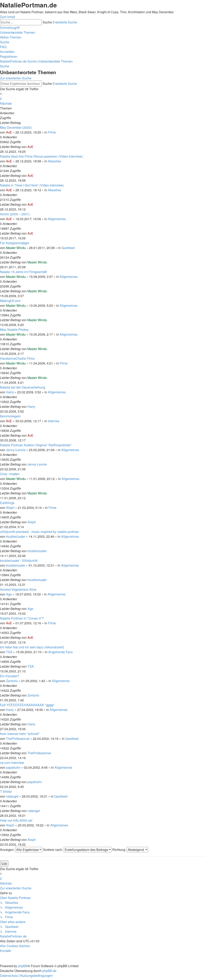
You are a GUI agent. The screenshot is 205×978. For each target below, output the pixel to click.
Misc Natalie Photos (14, 329)
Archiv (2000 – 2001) (15, 214)
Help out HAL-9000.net (16, 820)
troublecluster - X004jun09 (18, 560)
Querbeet (68, 247)
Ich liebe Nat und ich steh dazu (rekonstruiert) (32, 647)
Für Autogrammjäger (14, 243)
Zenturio (12, 680)
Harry (10, 392)
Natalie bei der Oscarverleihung (22, 387)
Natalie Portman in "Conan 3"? (22, 618)
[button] (6, 103)
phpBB (23, 966)
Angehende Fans (60, 652)
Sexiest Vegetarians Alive (18, 589)
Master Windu (16, 247)
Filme (52, 132)
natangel (12, 796)
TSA (9, 652)
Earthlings (7, 502)
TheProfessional (17, 738)
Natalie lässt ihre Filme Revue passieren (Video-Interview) (41, 156)
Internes (53, 421)
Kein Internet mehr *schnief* (19, 733)
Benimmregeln (10, 416)
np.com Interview (12, 762)
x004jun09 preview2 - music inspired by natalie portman (39, 531)
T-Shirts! (6, 791)
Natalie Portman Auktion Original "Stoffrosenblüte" (35, 445)
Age (9, 594)
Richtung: (119, 849)
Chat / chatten (10, 474)
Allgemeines (57, 219)
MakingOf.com (10, 300)
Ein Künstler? (9, 676)
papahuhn (13, 767)
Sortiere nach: (53, 849)
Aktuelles (54, 161)
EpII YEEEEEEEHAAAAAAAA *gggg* (27, 705)
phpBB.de (49, 970)
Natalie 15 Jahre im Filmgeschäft (23, 271)
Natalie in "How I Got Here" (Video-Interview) (32, 185)
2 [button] (1, 98)
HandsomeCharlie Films (17, 358)
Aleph (10, 507)
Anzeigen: (7, 849)
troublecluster (15, 536)
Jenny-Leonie (15, 449)
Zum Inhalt (7, 16)
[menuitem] (17, 32)
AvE (9, 132)
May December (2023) (16, 127)
